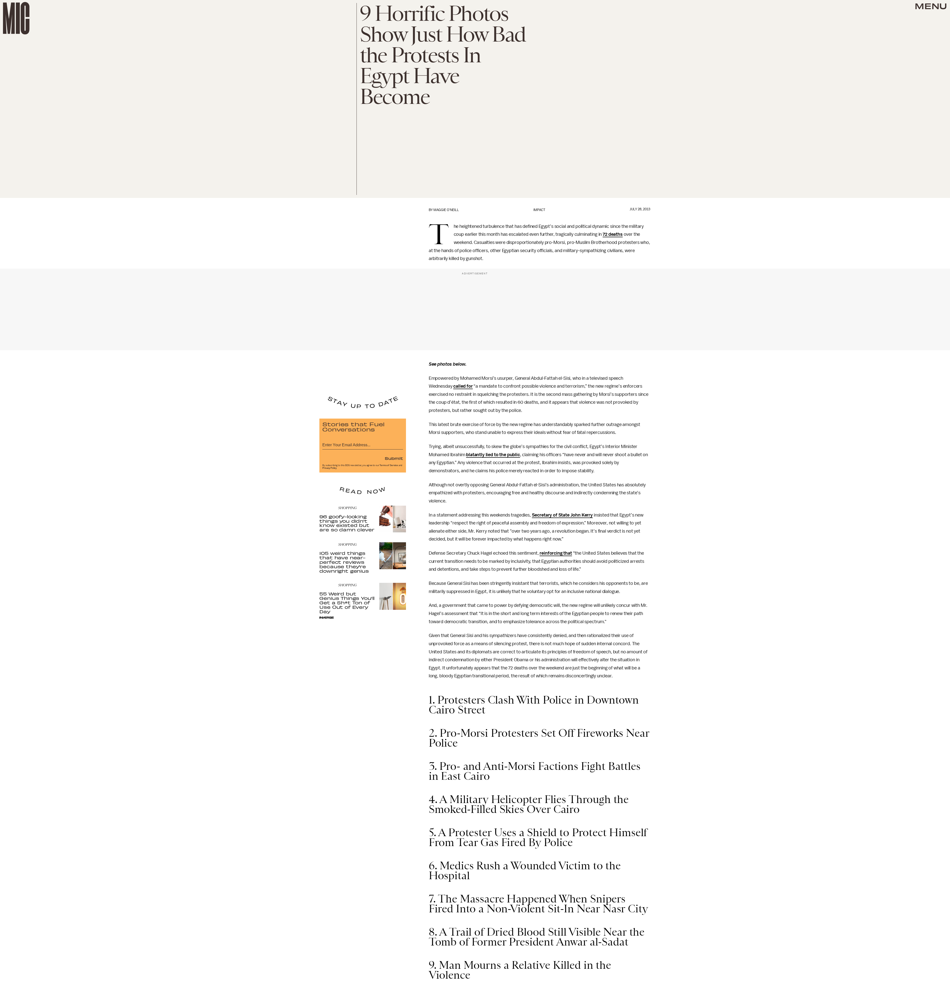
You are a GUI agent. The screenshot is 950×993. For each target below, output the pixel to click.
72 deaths (613, 234)
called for (463, 386)
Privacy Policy (329, 468)
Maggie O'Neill (446, 210)
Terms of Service (389, 465)
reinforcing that (556, 553)
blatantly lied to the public (493, 454)
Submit (394, 458)
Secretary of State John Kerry (562, 515)
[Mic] (16, 18)
